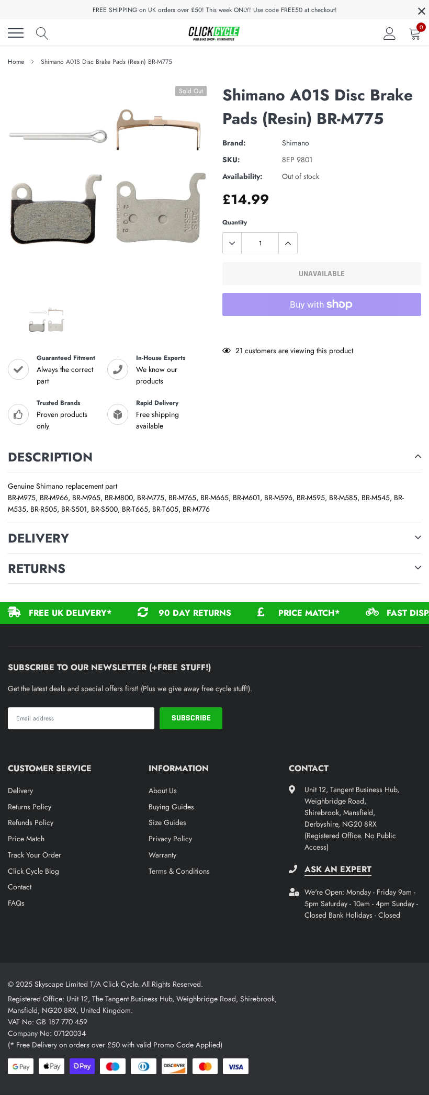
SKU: (231, 159)
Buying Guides (171, 807)
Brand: (234, 143)
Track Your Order (34, 855)
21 (239, 350)
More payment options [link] (321, 330)
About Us (163, 790)
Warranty (162, 855)
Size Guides (167, 822)
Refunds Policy (30, 822)
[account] (389, 33)
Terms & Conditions (179, 871)
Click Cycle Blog (33, 871)
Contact (19, 887)
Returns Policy (29, 807)
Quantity (234, 222)
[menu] (16, 33)
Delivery (20, 790)
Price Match (26, 838)
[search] (42, 33)
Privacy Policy (170, 838)
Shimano (295, 143)
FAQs (16, 903)
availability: (242, 176)
